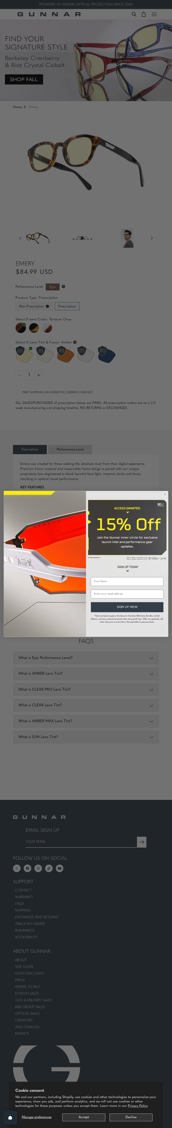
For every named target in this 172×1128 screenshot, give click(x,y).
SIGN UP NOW (127, 607)
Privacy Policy (138, 1106)
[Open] (10, 1118)
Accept (84, 1117)
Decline (131, 1117)
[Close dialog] (165, 494)
